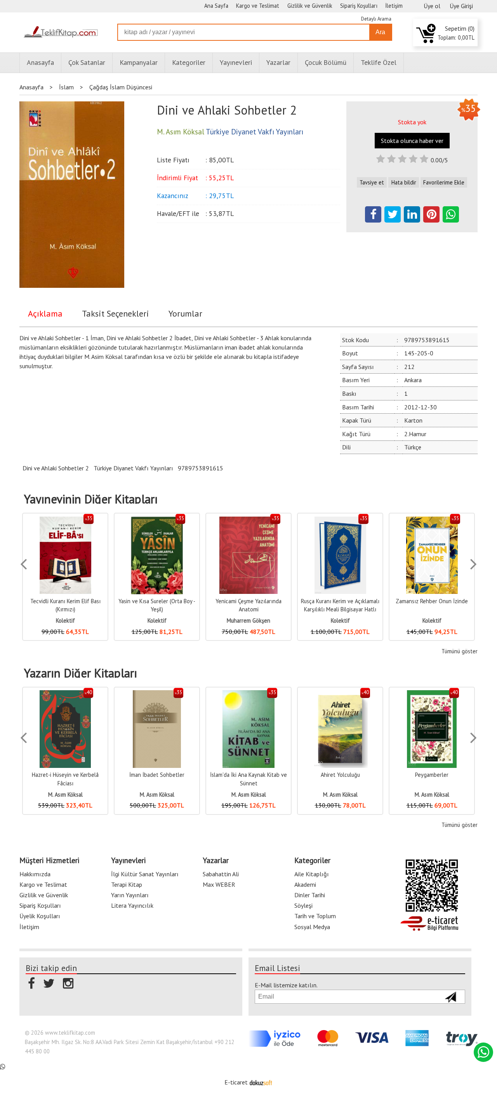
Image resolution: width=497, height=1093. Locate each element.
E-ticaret (236, 1082)
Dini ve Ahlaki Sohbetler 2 (56, 468)
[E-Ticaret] (261, 1082)
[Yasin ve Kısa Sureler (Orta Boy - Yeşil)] (65, 520)
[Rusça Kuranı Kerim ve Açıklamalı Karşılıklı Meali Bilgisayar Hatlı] (249, 520)
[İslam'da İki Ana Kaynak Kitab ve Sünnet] (157, 694)
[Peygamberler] (340, 694)
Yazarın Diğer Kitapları (80, 673)
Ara (380, 32)
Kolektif (65, 620)
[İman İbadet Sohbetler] (65, 694)
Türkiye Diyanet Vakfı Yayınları (133, 468)
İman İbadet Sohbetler (65, 774)
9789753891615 (200, 468)
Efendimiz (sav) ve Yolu (431, 774)
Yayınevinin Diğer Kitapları (91, 499)
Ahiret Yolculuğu (248, 774)
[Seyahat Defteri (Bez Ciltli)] (432, 520)
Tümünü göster (459, 651)
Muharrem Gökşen (157, 620)
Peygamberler (340, 774)
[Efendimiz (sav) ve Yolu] (432, 694)
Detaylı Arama (376, 19)
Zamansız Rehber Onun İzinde (340, 601)
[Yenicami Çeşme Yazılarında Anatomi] (157, 520)
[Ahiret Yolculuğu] (248, 694)
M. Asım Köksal (65, 794)
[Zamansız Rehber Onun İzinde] (340, 520)
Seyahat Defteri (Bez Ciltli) (432, 601)
